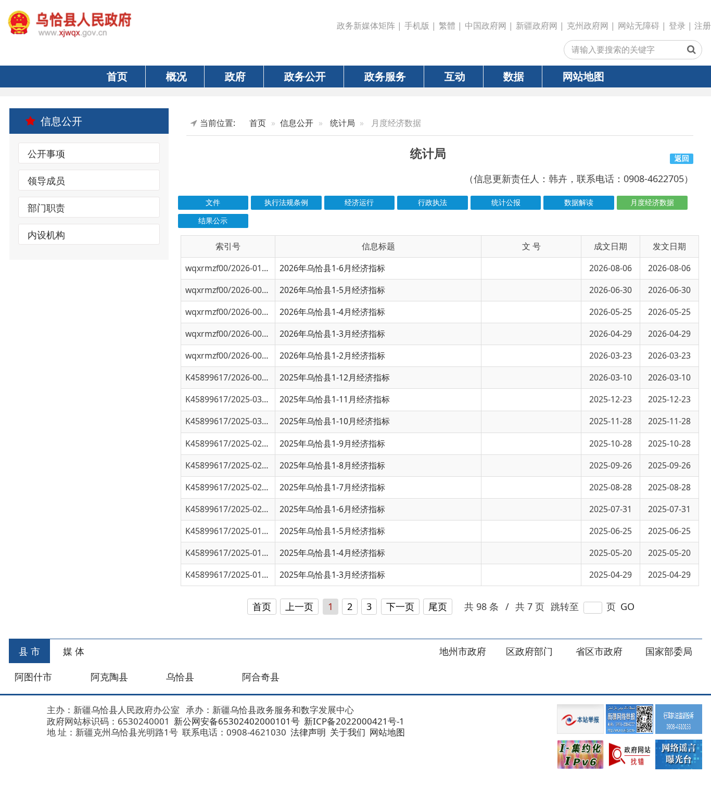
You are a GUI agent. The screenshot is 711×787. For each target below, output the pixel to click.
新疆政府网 (536, 25)
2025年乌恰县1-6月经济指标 (332, 509)
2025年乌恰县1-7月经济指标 (332, 487)
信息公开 (296, 123)
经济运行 (359, 202)
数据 (513, 76)
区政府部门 (529, 651)
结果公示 (212, 220)
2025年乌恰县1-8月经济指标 (332, 465)
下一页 (400, 606)
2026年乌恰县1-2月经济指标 (332, 355)
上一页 (299, 606)
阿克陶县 (109, 676)
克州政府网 (587, 25)
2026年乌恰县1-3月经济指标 (332, 333)
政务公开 (305, 76)
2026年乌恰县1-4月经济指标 (332, 312)
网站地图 (583, 76)
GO (627, 606)
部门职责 (46, 207)
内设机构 (46, 235)
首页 (117, 76)
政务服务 (385, 76)
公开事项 (46, 153)
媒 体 (73, 651)
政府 (235, 76)
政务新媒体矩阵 (366, 25)
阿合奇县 (261, 676)
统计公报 (505, 202)
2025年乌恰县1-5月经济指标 (332, 531)
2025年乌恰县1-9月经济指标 (332, 443)
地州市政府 (462, 651)
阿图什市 (33, 676)
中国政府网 (485, 25)
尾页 (437, 606)
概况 (176, 76)
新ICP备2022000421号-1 (353, 721)
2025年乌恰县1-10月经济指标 (335, 421)
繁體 (447, 25)
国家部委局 (668, 651)
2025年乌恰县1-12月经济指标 (335, 377)
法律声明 (307, 732)
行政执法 (432, 202)
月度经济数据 (652, 202)
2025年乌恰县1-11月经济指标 (335, 399)
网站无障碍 (638, 25)
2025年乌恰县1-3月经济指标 (332, 574)
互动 (455, 76)
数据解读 (578, 202)
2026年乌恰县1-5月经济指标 (332, 290)
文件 (213, 202)
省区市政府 (599, 651)
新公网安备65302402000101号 (236, 721)
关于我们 (346, 732)
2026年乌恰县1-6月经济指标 (332, 268)
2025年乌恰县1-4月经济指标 (332, 552)
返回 (682, 158)
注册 (702, 25)
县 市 (29, 651)
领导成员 (46, 180)
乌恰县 (180, 676)
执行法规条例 (286, 202)
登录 (677, 25)
